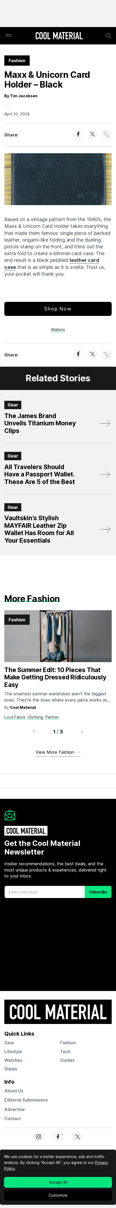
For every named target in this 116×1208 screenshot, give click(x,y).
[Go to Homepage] (59, 36)
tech (65, 1051)
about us (13, 1090)
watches (13, 1060)
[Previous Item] (34, 731)
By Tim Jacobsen (20, 96)
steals (10, 1069)
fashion (68, 1042)
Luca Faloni (14, 717)
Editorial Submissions (26, 1100)
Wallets (58, 329)
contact (12, 1118)
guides (67, 1060)
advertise (14, 1109)
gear (9, 1042)
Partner (52, 717)
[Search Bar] (108, 35)
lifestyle (13, 1051)
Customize (58, 1195)
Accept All (58, 1182)
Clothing (35, 717)
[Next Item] (82, 731)
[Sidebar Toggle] (8, 36)
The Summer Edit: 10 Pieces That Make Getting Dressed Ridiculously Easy (55, 677)
